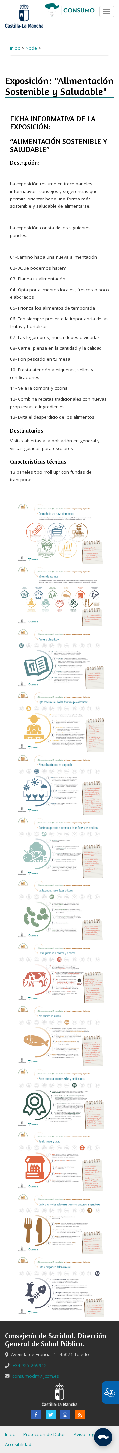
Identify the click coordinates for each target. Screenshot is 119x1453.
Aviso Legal (86, 1434)
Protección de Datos (44, 1434)
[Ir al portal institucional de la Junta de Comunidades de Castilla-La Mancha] (24, 15)
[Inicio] (70, 10)
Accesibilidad (18, 1444)
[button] (59, 532)
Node (31, 48)
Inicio (15, 48)
